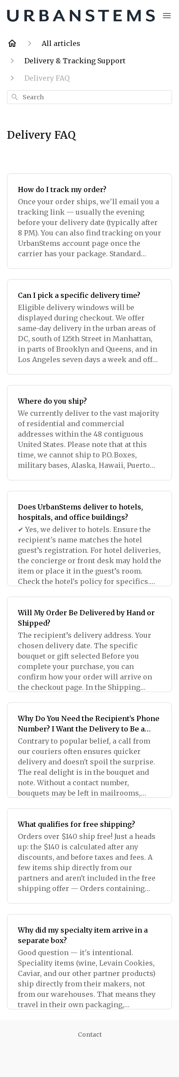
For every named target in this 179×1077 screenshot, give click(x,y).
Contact (90, 1034)
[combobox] (89, 97)
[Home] (12, 43)
